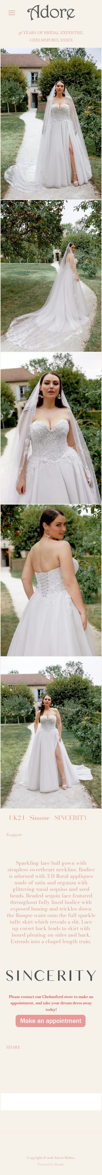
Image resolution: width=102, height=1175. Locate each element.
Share (13, 1047)
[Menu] (11, 13)
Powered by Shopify (51, 1164)
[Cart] (93, 12)
